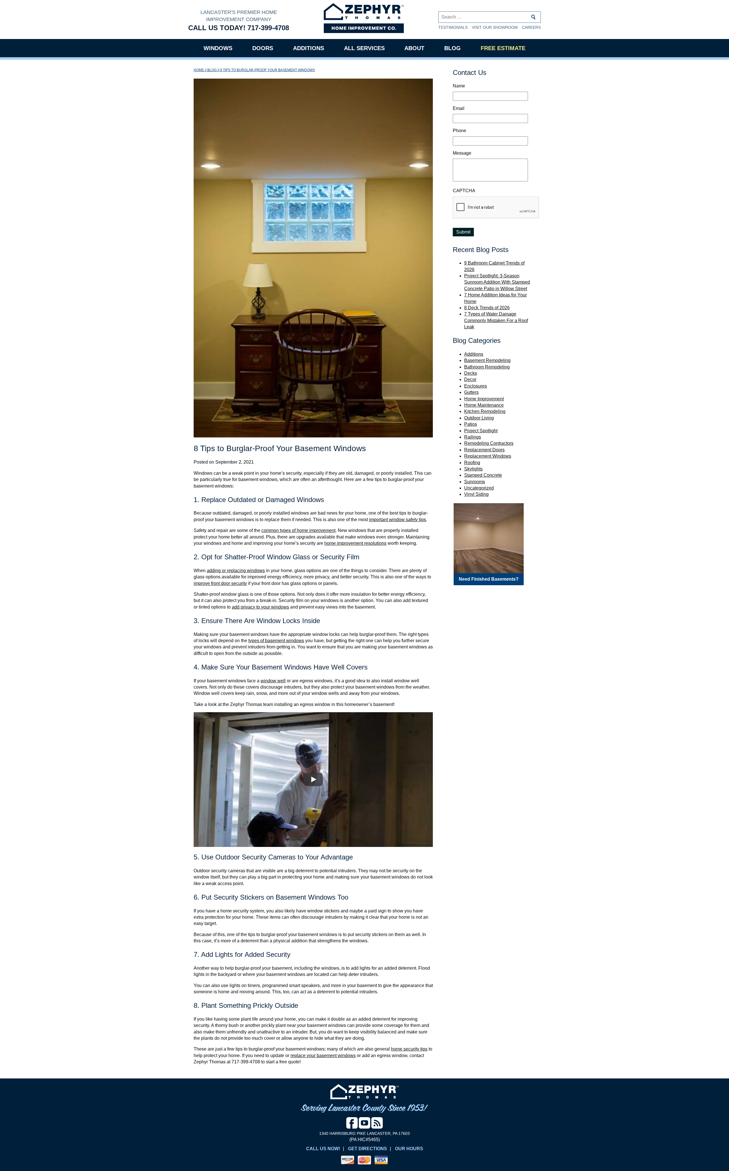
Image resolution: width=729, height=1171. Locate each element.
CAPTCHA (464, 190)
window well (273, 680)
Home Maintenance (484, 405)
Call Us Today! (238, 28)
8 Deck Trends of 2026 (487, 307)
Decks (470, 373)
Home (199, 70)
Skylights (473, 468)
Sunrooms (474, 481)
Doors (262, 48)
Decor (470, 379)
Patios (470, 424)
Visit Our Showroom (495, 27)
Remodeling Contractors (488, 443)
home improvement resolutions (355, 543)
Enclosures (475, 386)
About (414, 48)
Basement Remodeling (487, 360)
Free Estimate (503, 48)
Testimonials (453, 27)
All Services (364, 48)
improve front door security (220, 583)
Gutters (471, 392)
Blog (452, 48)
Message (462, 153)
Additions (308, 48)
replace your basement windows (323, 1055)
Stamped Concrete (483, 475)
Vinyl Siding (476, 494)
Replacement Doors (484, 449)
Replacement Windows (487, 456)
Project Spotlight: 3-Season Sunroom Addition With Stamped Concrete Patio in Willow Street (497, 282)
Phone (459, 130)
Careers (531, 27)
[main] (313, 569)
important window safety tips (397, 519)
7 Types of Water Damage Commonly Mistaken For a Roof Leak (496, 320)
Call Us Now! (323, 1148)
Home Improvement (484, 398)
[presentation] (496, 207)
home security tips (409, 1049)
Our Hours (409, 1148)
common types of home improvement (298, 530)
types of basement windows (276, 640)
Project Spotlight (480, 430)
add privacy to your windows (260, 607)
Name (459, 85)
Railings (472, 437)
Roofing (472, 462)
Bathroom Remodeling (487, 367)
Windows (218, 48)
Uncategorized (479, 488)
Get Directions (367, 1148)
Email (458, 108)
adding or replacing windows (236, 570)
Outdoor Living (479, 417)
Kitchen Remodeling (484, 411)
